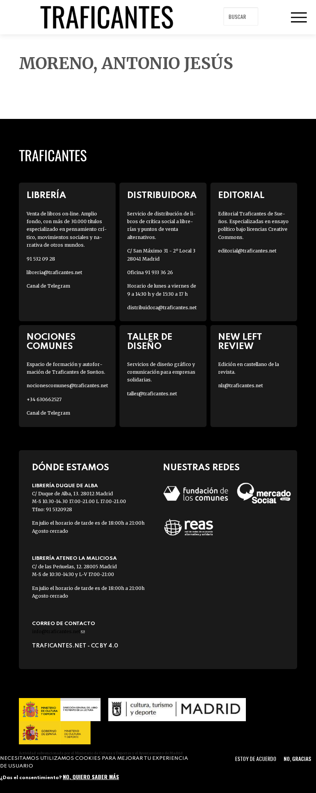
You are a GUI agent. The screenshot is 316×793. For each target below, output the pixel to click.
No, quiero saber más (91, 777)
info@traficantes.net (58, 631)
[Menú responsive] (298, 17)
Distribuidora (162, 195)
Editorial (241, 195)
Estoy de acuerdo (255, 758)
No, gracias (297, 758)
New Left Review (240, 342)
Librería (46, 195)
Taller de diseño (149, 342)
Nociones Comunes (51, 342)
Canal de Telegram (48, 286)
